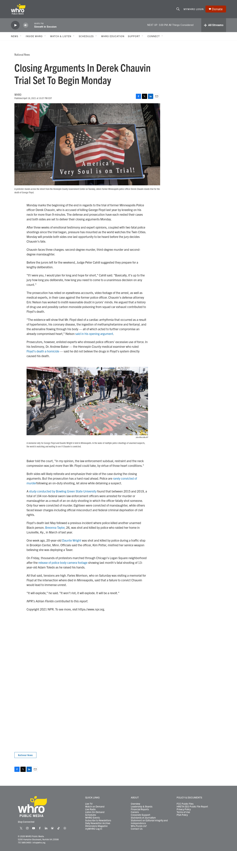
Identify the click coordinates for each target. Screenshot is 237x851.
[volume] (26, 25)
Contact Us (136, 828)
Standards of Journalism (143, 817)
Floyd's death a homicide (43, 351)
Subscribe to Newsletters (98, 820)
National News (22, 54)
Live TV (88, 803)
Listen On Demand (94, 812)
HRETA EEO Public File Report (192, 806)
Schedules (90, 815)
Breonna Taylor (55, 527)
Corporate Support (140, 815)
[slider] (31, 25)
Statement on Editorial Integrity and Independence (149, 822)
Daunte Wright (71, 540)
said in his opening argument (94, 334)
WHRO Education (112, 36)
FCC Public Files (185, 803)
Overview (135, 803)
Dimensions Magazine (96, 826)
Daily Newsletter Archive (97, 823)
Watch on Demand (94, 806)
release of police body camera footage (62, 562)
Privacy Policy (184, 809)
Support (134, 36)
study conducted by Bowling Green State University (62, 491)
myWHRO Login (194, 9)
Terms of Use (183, 812)
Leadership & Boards (141, 806)
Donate (217, 9)
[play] (15, 25)
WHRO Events (92, 817)
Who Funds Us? (139, 826)
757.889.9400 (24, 842)
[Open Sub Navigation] (20, 36)
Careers (135, 812)
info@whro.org (39, 842)
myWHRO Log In (93, 828)
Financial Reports (140, 809)
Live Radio (90, 809)
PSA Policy (182, 815)
